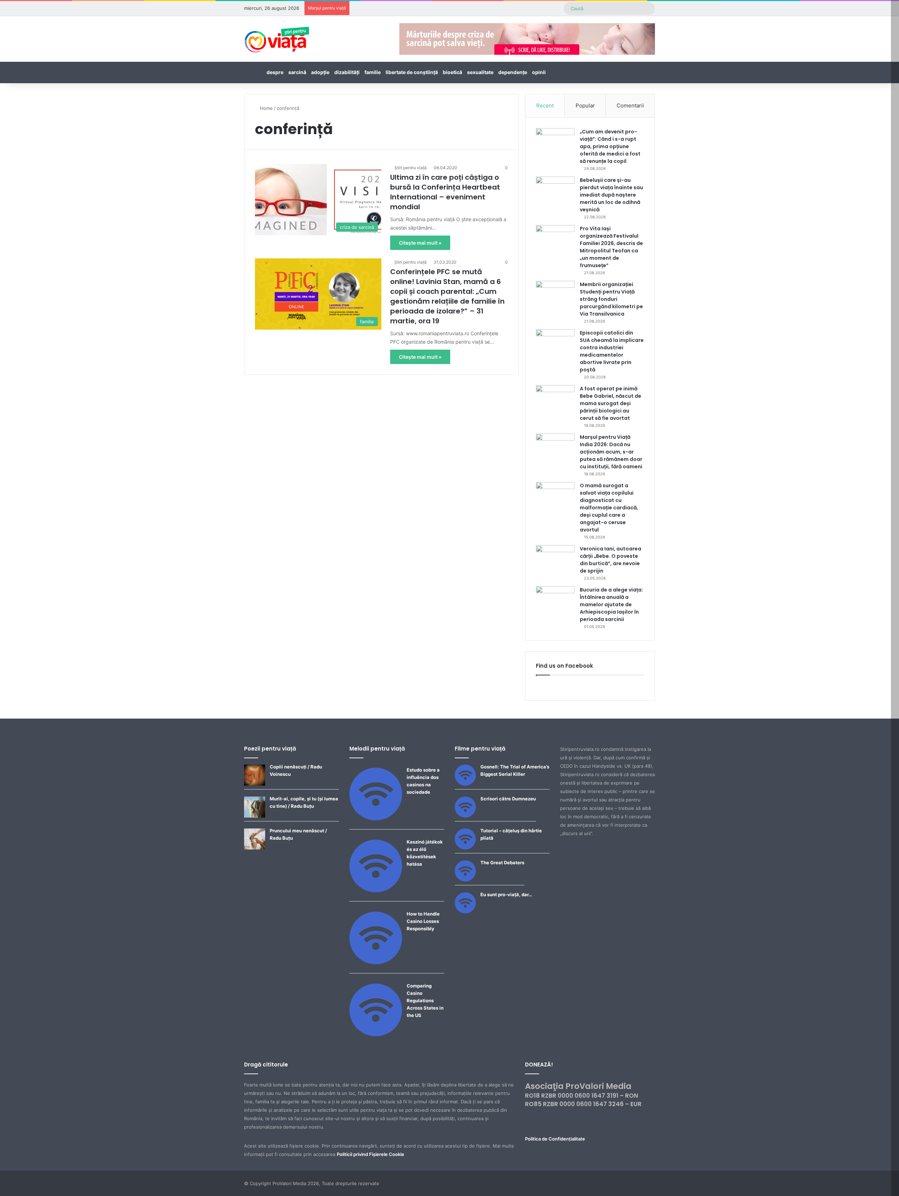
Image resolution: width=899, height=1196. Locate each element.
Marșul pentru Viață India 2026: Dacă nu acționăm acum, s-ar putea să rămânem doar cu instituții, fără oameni (611, 452)
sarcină (297, 72)
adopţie (320, 72)
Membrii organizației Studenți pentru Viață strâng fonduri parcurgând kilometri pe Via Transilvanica (611, 299)
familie (373, 72)
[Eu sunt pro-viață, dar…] (465, 911)
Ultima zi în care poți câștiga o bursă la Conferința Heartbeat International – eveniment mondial (445, 192)
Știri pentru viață (410, 167)
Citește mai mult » (420, 243)
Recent (545, 105)
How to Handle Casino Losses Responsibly (423, 921)
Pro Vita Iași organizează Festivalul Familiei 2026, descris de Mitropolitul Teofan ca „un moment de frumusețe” (611, 247)
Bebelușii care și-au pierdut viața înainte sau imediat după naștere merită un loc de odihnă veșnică (611, 195)
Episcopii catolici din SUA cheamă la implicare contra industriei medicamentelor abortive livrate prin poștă (612, 351)
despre (275, 72)
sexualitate (480, 72)
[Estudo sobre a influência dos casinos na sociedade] (375, 818)
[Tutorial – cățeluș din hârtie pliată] (465, 848)
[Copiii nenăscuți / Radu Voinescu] (254, 784)
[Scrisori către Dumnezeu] (465, 816)
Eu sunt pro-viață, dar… (506, 894)
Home (265, 108)
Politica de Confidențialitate (555, 1139)
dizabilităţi (347, 72)
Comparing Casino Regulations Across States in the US (425, 1000)
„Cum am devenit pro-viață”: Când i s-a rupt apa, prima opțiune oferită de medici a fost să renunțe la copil (610, 146)
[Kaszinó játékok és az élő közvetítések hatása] (375, 890)
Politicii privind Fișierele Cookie (370, 1154)
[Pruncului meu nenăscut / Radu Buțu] (254, 848)
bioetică (452, 72)
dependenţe (512, 72)
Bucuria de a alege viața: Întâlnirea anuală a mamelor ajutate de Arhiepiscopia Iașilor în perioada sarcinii (611, 604)
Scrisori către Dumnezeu (508, 798)
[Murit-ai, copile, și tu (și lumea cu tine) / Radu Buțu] (254, 816)
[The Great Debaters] (465, 880)
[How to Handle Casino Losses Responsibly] (375, 962)
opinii (539, 72)
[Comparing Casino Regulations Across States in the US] (375, 1034)
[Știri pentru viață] (277, 37)
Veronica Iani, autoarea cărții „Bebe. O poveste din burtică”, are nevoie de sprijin (610, 559)
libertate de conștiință (412, 72)
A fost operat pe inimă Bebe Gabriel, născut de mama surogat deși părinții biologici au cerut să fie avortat (610, 403)
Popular (585, 105)
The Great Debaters (502, 862)
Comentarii (630, 105)
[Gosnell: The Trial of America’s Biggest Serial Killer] (465, 784)
